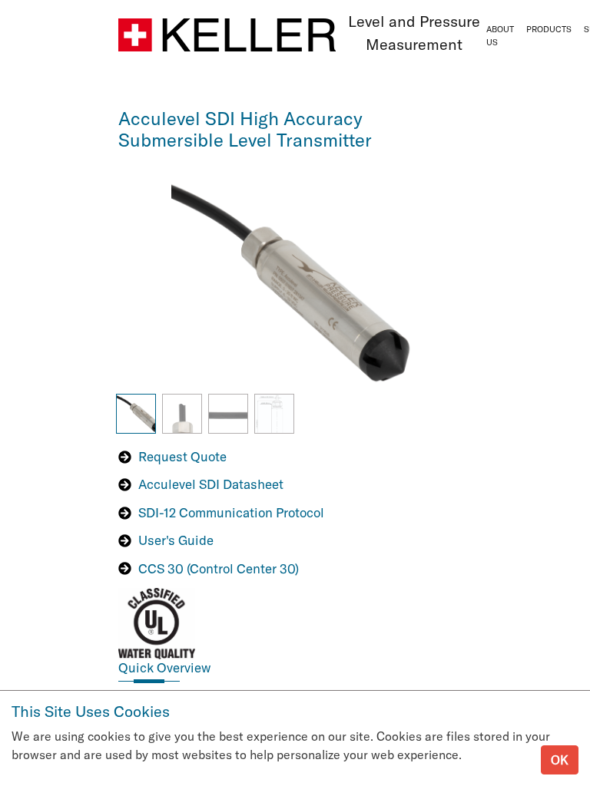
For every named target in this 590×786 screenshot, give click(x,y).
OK (559, 760)
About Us (500, 36)
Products (549, 29)
